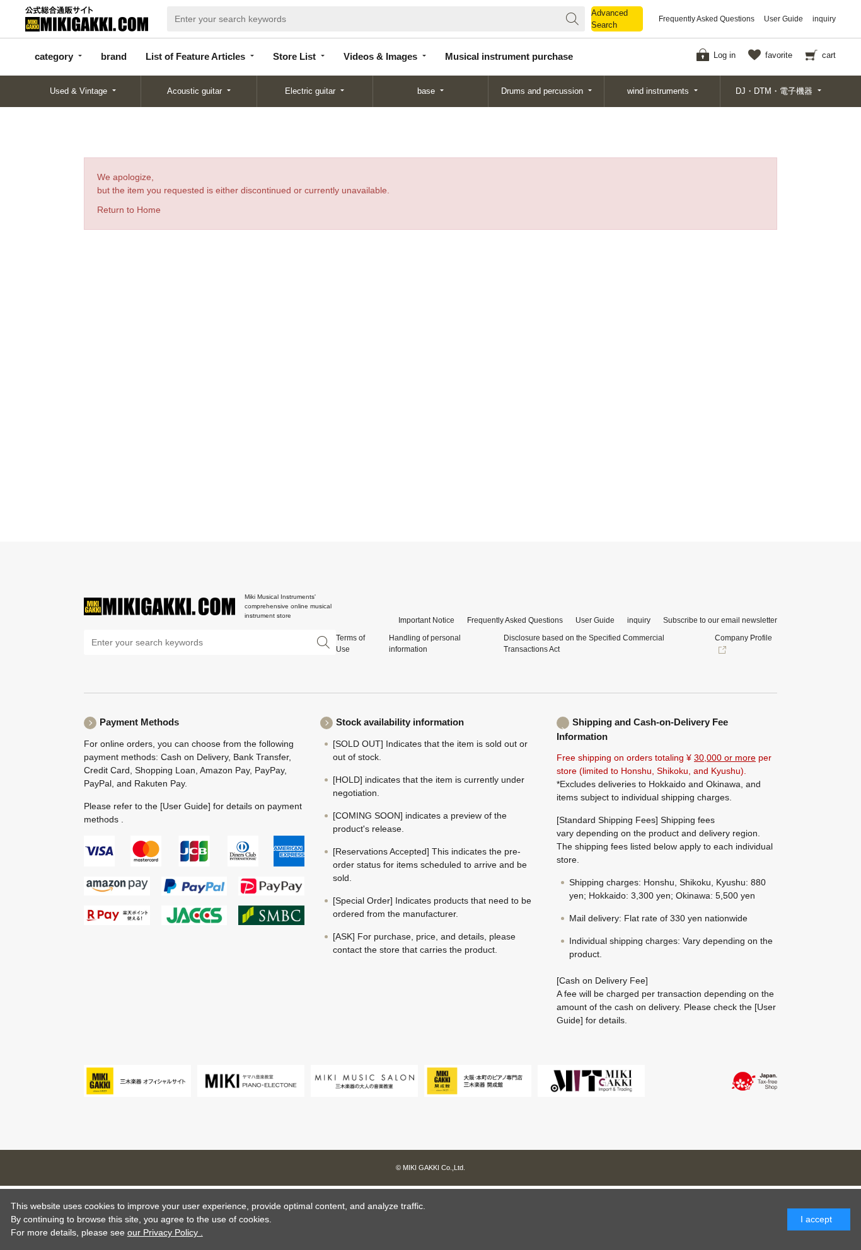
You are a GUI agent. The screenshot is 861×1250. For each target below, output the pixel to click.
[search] (572, 18)
